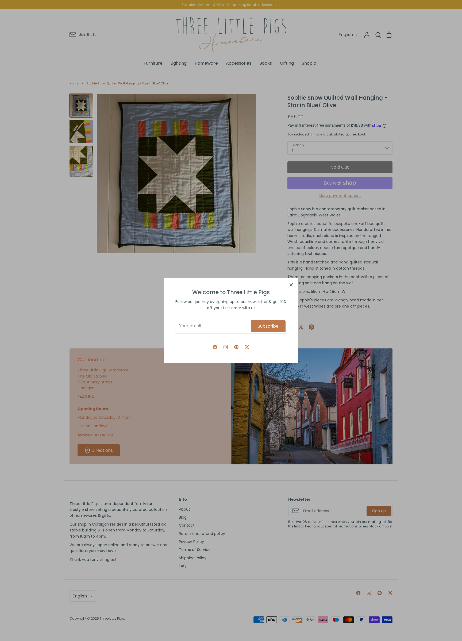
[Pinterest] (236, 347)
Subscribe (268, 326)
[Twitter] (247, 347)
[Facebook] (215, 347)
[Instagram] (225, 347)
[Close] (291, 284)
